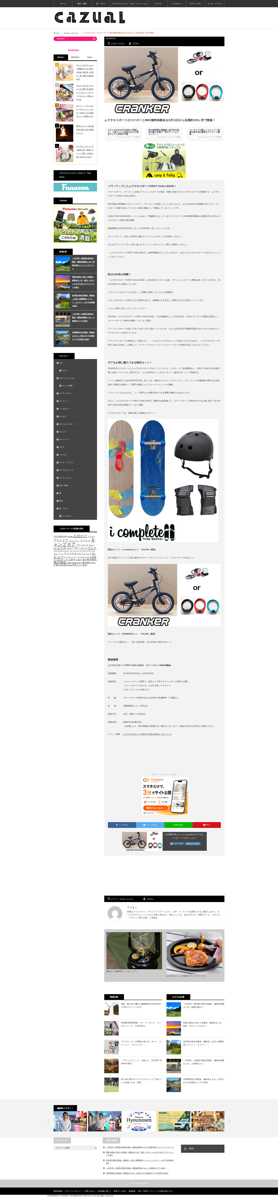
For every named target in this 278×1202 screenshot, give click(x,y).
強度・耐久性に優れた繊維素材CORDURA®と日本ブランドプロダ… (141, 1005)
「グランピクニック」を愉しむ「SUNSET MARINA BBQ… (141, 1062)
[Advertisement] (164, 876)
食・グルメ (101, 3)
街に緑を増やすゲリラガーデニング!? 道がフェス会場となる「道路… (141, 1081)
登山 (57, 565)
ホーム (63, 3)
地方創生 (91, 559)
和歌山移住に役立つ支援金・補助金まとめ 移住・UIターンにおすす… (203, 1024)
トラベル (158, 3)
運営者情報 (58, 1191)
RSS (191, 1148)
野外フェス (78, 565)
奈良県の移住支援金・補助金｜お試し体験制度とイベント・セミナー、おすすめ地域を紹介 (83, 300)
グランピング (82, 545)
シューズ (60, 547)
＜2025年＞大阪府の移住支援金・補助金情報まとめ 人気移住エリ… (203, 1062)
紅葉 (61, 565)
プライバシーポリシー (73, 1191)
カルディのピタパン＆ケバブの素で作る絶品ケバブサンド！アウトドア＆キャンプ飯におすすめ (85, 93)
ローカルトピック (120, 3)
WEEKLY (60, 57)
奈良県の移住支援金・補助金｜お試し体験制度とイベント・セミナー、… (203, 1043)
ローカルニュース (70, 557)
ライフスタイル (72, 553)
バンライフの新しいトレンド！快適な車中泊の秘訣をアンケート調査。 (204, 132)
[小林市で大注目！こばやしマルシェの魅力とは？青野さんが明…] (104, 1121)
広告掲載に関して (104, 1191)
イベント (85, 540)
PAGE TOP (141, 1183)
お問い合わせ (90, 1191)
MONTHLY (75, 57)
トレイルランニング (61, 551)
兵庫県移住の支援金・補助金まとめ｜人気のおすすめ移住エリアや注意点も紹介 (83, 335)
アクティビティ (195, 3)
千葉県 (83, 560)
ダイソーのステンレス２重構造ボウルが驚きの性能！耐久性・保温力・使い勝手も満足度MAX (85, 72)
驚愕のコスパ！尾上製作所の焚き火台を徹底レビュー (85, 129)
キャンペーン (64, 439)
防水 (85, 565)
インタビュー (177, 3)
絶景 (65, 565)
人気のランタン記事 (64, 560)
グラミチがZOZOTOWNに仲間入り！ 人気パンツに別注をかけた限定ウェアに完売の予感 (123, 132)
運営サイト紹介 (120, 1191)
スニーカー (73, 547)
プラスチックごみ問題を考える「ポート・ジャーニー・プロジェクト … (141, 1043)
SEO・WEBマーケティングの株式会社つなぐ (155, 1191)
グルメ (91, 545)
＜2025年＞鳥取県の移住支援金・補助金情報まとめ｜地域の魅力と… (203, 1005)
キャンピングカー (66, 424)
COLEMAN (59, 536)
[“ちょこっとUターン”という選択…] (139, 1121)
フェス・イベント (214, 3)
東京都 (85, 562)
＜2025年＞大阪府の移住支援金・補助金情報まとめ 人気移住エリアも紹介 (83, 317)
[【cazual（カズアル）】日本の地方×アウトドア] (90, 17)
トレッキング (74, 551)
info (60, 363)
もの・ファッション (138, 3)
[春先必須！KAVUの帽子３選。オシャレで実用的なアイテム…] (208, 1121)
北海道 (78, 560)
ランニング (87, 554)
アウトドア (61, 540)
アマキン (135, 43)
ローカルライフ (83, 557)
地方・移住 (82, 3)
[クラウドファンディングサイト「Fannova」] (75, 191)
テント (92, 547)
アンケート (63, 401)
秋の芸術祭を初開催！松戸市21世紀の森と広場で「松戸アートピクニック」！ (164, 132)
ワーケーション (65, 478)
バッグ (83, 550)
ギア (71, 544)
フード (61, 554)
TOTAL (90, 57)
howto (70, 536)
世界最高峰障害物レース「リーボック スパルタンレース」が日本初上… (141, 1024)
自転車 (69, 565)
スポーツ (84, 548)
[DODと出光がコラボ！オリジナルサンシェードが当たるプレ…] (173, 1121)
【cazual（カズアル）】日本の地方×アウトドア (190, 1198)
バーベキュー (67, 516)
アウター (91, 537)
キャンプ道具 (67, 386)
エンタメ (62, 416)
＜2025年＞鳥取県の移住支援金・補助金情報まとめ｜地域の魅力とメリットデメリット (83, 263)
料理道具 (75, 563)
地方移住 (60, 562)
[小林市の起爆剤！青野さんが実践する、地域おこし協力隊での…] (70, 1121)
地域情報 (131, 1191)
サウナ (64, 370)
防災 (61, 501)
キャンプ (62, 432)
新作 (80, 563)
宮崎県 (69, 563)
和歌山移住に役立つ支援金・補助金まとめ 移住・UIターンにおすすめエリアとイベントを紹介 (83, 282)
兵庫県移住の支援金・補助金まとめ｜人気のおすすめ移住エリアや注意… (203, 1081)
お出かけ (80, 536)
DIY (65, 536)
